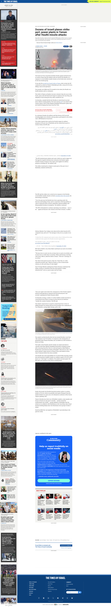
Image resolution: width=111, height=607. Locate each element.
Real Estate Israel (32, 589)
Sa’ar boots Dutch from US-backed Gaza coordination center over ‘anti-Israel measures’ (11, 246)
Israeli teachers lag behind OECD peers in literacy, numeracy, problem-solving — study (8, 435)
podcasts (31, 593)
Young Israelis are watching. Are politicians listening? (8, 393)
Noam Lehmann (5, 544)
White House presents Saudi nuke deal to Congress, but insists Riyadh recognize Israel (8, 186)
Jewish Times (31, 583)
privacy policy (50, 583)
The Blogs (31, 591)
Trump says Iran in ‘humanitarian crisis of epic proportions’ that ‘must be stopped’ (8, 270)
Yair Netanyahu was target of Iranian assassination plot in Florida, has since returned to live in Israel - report (8, 51)
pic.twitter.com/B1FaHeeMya (62, 134)
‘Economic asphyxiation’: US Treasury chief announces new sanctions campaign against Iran (8, 292)
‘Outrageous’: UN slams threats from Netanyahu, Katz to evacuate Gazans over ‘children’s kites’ (11, 230)
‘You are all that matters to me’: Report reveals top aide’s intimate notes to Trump (66, 502)
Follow (45, 46)
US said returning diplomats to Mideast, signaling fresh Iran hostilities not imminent (8, 285)
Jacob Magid (8, 189)
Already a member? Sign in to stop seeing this (54, 483)
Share (67, 46)
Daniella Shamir (3, 391)
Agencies (4, 294)
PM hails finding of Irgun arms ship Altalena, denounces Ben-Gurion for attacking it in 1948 (41, 502)
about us (49, 585)
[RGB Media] (56, 604)
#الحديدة (62, 127)
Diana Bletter (4, 523)
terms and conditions (51, 582)
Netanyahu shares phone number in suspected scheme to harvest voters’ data (11, 110)
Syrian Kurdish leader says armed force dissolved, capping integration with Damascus (11, 489)
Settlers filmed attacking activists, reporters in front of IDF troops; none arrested (8, 131)
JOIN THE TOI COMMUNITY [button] (66, 545)
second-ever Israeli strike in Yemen (52, 83)
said (61, 101)
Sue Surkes (9, 439)
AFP (8, 234)
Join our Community (94, 1)
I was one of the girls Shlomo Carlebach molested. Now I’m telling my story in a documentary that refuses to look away (8, 353)
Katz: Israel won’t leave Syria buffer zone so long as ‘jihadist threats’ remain (8, 467)
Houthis (51, 540)
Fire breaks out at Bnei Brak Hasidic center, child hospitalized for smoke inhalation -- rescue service (8, 44)
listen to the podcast (10, 319)
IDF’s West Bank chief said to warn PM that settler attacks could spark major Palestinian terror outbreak (11, 165)
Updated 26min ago (7, 21)
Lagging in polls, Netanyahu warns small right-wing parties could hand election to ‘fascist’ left (11, 101)
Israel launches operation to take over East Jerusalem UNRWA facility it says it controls (8, 540)
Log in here (69, 547)
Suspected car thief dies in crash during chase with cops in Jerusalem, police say (8, 57)
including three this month (62, 195)
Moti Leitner (3, 376)
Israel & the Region (43, 540)
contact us (50, 591)
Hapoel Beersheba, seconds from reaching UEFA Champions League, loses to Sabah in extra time (9, 581)
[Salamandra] (66, 604)
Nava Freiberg (4, 220)
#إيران (55, 129)
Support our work (54, 480)
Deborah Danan (10, 113)
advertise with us (51, 587)
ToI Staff (8, 32)
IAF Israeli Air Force (56, 540)
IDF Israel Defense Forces (65, 540)
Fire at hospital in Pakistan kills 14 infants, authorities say (8, 64)
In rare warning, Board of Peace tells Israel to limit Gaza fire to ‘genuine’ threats (8, 216)
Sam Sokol (3, 90)
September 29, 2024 (66, 155)
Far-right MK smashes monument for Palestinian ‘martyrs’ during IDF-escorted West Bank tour (41, 517)
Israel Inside (31, 585)
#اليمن (45, 130)
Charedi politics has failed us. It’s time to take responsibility (8, 379)
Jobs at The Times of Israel (52, 589)
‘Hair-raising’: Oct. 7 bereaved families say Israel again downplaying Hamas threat (11, 238)
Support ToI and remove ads (105, 1)
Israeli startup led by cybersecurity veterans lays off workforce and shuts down (66, 516)
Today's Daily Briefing (8, 307)
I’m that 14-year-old (5, 350)
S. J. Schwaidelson (4, 348)
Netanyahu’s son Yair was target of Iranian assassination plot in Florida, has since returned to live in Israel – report (8, 26)
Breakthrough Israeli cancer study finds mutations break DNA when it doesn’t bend (7, 519)
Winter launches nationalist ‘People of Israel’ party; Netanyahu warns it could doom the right (57, 517)
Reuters (3, 189)
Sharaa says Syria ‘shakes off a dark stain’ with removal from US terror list (11, 496)
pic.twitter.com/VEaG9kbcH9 (42, 243)
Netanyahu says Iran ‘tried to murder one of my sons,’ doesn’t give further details (49, 516)
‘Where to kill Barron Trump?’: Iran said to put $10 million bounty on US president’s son (49, 502)
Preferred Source (59, 42)
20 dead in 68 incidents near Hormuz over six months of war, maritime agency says (8, 298)
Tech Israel (31, 587)
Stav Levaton (13, 159)
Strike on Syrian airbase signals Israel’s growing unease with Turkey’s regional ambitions (10, 481)
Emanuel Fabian (39, 46)
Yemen (48, 540)
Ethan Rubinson (3, 32)
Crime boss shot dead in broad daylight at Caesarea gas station (57, 502)
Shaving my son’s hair (6, 363)
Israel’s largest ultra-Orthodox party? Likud (7, 409)
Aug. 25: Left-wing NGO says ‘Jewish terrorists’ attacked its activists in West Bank (11, 146)
